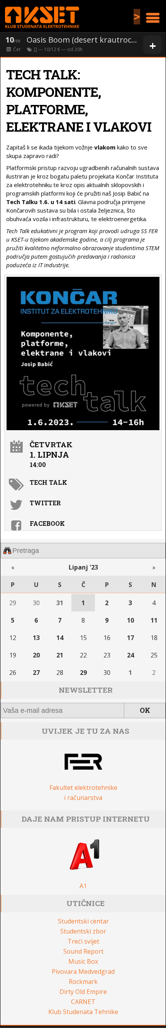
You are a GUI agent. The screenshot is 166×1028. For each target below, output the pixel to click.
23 (106, 655)
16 (106, 637)
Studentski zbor (83, 931)
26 (12, 672)
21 (59, 655)
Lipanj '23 (83, 567)
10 (130, 620)
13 (36, 637)
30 (36, 603)
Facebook (47, 523)
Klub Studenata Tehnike (83, 1011)
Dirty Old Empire (83, 991)
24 (130, 655)
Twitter (45, 503)
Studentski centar (83, 921)
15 (83, 637)
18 (154, 637)
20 (36, 655)
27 (36, 672)
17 (130, 637)
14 (59, 637)
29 (12, 603)
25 (154, 655)
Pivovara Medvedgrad (83, 971)
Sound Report (83, 951)
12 (12, 637)
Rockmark (83, 981)
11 (154, 620)
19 (12, 655)
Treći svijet (83, 941)
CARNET (83, 1001)
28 (59, 672)
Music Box (83, 961)
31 (59, 603)
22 (83, 655)
